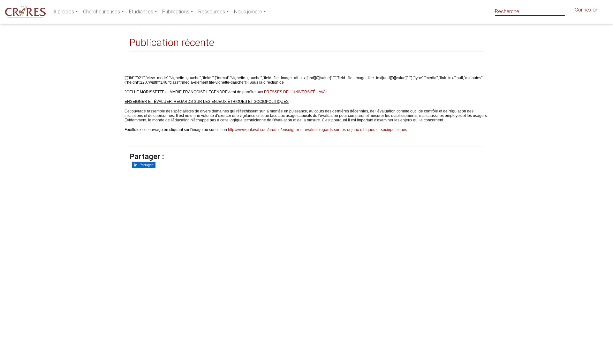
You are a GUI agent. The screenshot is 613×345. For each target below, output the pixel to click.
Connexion (586, 10)
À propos (63, 12)
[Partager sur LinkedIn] (138, 56)
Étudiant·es (141, 12)
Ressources (211, 12)
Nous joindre (248, 12)
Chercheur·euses (101, 12)
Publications (175, 12)
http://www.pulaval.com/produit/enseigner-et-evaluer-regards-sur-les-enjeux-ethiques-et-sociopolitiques (317, 129)
